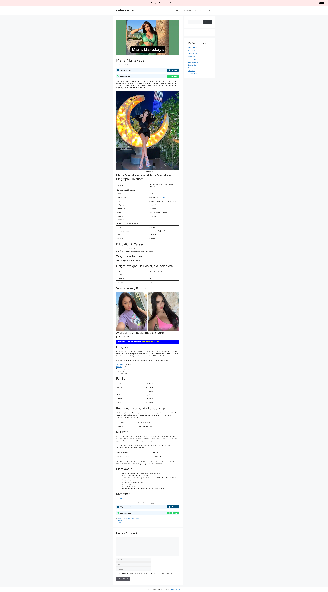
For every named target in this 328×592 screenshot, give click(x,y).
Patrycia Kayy (192, 74)
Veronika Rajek (193, 62)
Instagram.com (121, 498)
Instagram (119, 364)
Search (207, 22)
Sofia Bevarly (122, 520)
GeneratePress (175, 589)
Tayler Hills (191, 56)
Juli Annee (191, 68)
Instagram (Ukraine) (133, 518)
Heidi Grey (191, 50)
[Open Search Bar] (209, 10)
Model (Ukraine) (122, 518)
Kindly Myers (192, 47)
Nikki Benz (191, 71)
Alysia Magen (192, 53)
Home (177, 10)
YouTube (119, 367)
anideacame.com (125, 10)
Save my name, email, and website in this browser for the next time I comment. (145, 573)
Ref (164, 197)
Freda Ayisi (121, 522)
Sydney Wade (192, 59)
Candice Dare (192, 65)
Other (201, 10)
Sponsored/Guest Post (189, 10)
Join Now (174, 70)
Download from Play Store (150, 341)
